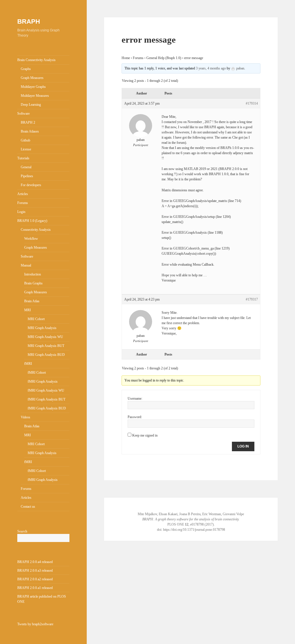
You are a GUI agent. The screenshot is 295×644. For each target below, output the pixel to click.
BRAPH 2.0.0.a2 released (35, 579)
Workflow (31, 239)
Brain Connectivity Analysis (36, 60)
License (26, 149)
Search (22, 531)
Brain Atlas (31, 301)
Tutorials (23, 158)
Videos (25, 417)
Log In (243, 446)
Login (21, 212)
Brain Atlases (30, 131)
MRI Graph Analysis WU (45, 337)
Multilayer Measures (35, 96)
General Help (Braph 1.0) (163, 58)
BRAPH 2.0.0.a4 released (35, 562)
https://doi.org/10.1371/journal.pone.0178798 (194, 530)
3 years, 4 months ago (211, 68)
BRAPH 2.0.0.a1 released (35, 588)
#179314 (252, 103)
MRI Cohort (36, 319)
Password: (135, 417)
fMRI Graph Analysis (43, 381)
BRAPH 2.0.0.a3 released (35, 571)
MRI (27, 310)
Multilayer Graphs (33, 87)
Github (25, 140)
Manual (26, 265)
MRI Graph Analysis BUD (46, 355)
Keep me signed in (145, 435)
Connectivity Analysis (36, 230)
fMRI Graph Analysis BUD (47, 408)
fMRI (28, 364)
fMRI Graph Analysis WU (46, 390)
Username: (135, 398)
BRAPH (28, 21)
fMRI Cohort (37, 373)
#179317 (252, 299)
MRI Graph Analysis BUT (46, 346)
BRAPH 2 (28, 122)
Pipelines (27, 176)
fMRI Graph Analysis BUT (46, 399)
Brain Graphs (33, 283)
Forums (22, 203)
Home (126, 58)
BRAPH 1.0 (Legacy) (32, 221)
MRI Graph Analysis (42, 328)
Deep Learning (31, 105)
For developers (31, 185)
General (26, 167)
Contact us (28, 507)
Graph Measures (32, 78)
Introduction (32, 274)
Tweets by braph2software (35, 624)
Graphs (26, 69)
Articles (22, 194)
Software (23, 114)
